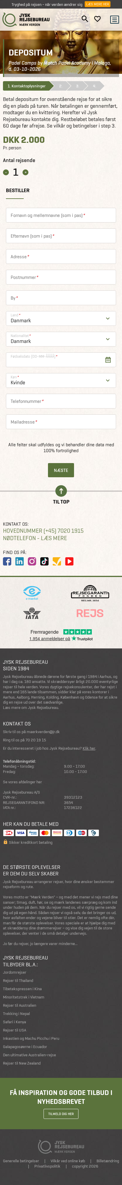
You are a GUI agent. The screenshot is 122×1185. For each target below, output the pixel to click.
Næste (61, 470)
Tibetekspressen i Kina (22, 988)
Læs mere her (97, 4)
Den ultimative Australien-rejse (29, 1054)
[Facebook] (7, 561)
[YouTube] (69, 561)
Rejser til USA (14, 1030)
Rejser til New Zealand (22, 1063)
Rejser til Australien (19, 1005)
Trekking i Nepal (16, 1013)
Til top (61, 501)
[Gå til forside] (26, 19)
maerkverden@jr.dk (43, 731)
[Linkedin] (19, 561)
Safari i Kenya (14, 1021)
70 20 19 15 (35, 740)
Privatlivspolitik (47, 1166)
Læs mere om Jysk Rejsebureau (30, 707)
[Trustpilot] (57, 561)
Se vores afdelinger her (22, 781)
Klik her (89, 748)
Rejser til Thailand (18, 980)
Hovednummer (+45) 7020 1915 (43, 531)
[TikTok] (44, 561)
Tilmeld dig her (61, 1114)
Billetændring (108, 1160)
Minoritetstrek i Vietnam (23, 997)
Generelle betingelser (21, 1160)
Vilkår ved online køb (68, 1160)
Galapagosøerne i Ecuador (25, 1046)
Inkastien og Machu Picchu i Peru (31, 1038)
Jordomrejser (14, 972)
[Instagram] (32, 561)
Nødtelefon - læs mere (35, 538)
